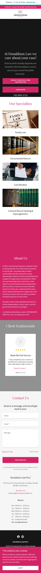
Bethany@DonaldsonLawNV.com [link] (20, 493)
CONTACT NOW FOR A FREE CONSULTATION (20, 81)
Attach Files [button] (8, 452)
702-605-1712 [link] (20, 95)
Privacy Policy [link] (34, 467)
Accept (20, 568)
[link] (20, 14)
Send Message (20, 460)
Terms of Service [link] (20, 469)
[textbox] (20, 416)
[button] (3, 452)
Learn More (20, 90)
